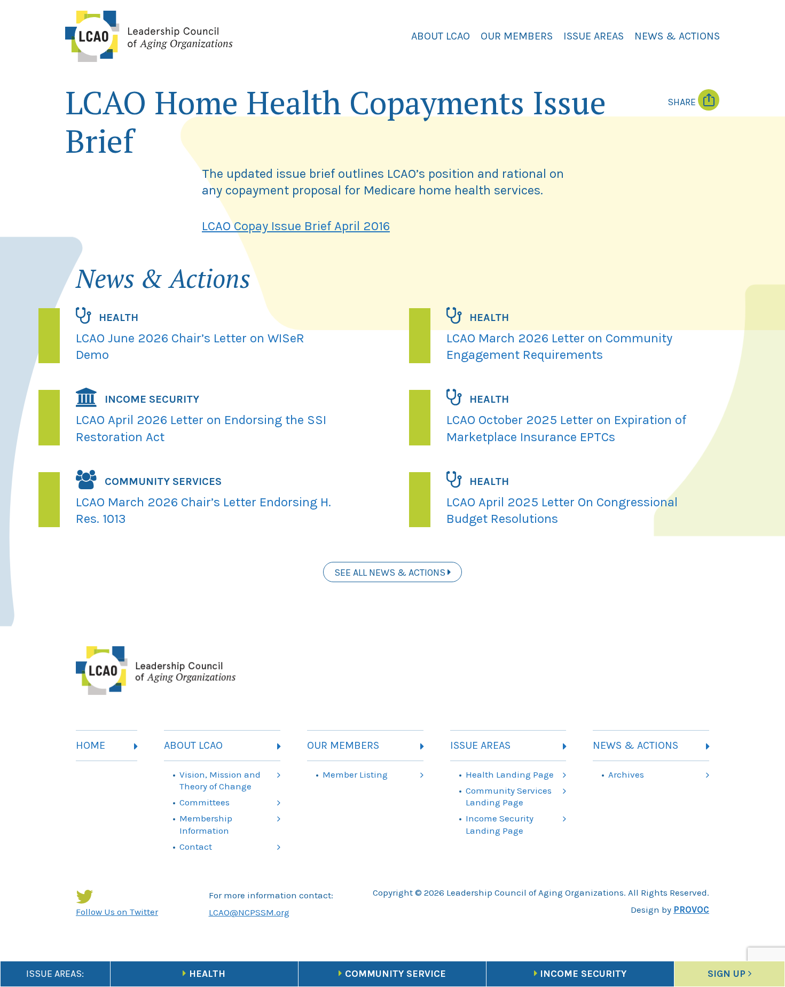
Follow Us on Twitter (117, 911)
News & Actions (677, 36)
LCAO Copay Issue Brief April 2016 (296, 225)
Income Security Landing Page (499, 824)
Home (90, 745)
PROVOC (691, 909)
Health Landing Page (510, 774)
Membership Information (205, 824)
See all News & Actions (391, 572)
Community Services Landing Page (509, 796)
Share (683, 102)
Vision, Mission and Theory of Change (220, 780)
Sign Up (726, 974)
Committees (204, 802)
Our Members (517, 36)
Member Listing (355, 774)
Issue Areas (593, 36)
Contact (195, 846)
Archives (626, 774)
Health (207, 974)
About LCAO (440, 36)
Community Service (395, 974)
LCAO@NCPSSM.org (249, 912)
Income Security (583, 974)
